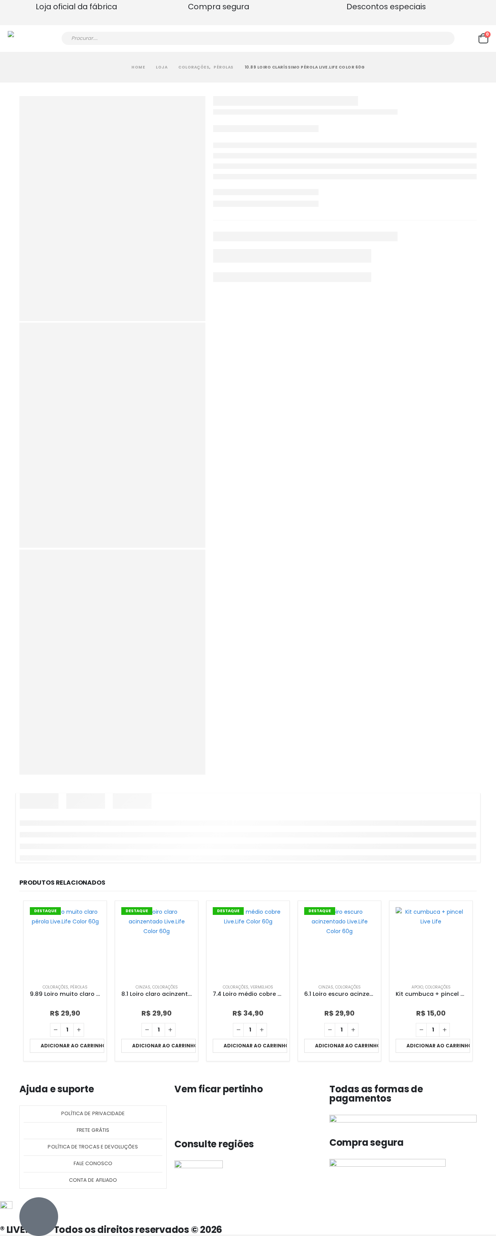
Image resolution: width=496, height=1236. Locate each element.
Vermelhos (261, 987)
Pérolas (79, 987)
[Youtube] (225, 1115)
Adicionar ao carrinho (72, 1045)
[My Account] (466, 38)
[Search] (444, 38)
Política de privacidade (93, 1113)
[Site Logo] (29, 38)
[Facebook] (184, 1115)
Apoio (417, 987)
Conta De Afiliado (93, 1180)
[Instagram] (204, 1115)
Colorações (55, 987)
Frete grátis (93, 1130)
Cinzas (143, 987)
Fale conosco (93, 1163)
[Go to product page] (431, 942)
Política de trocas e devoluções (93, 1146)
